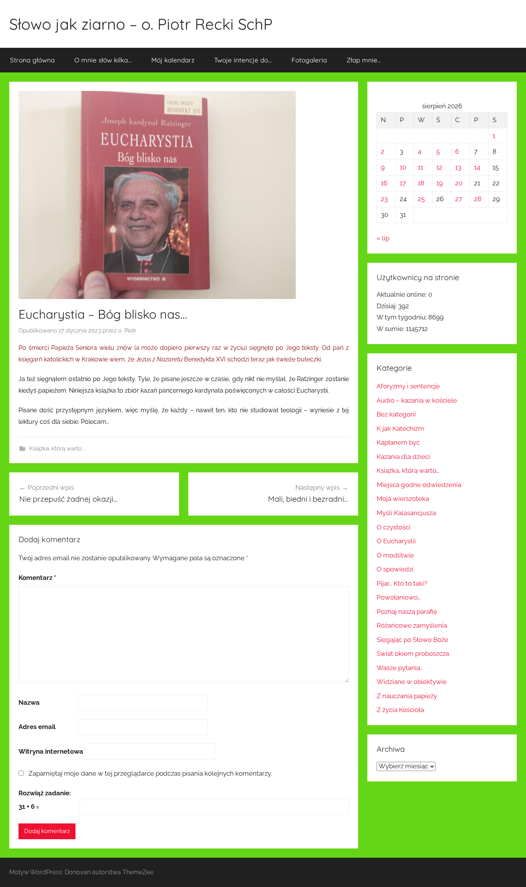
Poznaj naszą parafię (407, 611)
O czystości (393, 527)
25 (421, 199)
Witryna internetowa (50, 751)
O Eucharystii (396, 541)
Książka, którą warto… (408, 470)
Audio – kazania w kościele (417, 400)
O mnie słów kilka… (103, 60)
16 (384, 183)
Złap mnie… (364, 60)
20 (458, 183)
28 (477, 199)
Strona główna (32, 60)
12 (439, 167)
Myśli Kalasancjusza (406, 513)
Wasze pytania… (400, 668)
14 (477, 167)
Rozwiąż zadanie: (44, 793)
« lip (383, 238)
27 (458, 199)
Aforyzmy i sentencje (408, 386)
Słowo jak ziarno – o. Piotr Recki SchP (141, 24)
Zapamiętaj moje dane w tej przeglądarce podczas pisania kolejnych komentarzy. (150, 773)
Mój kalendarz (172, 60)
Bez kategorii (396, 414)
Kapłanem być (398, 442)
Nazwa (29, 702)
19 (439, 183)
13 (458, 167)
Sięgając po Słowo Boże (412, 639)
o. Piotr (127, 330)
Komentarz (37, 577)
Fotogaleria (309, 60)
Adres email (36, 727)
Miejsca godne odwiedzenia (419, 485)
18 (421, 183)
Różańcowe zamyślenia (412, 625)
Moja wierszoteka (403, 498)
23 (384, 199)
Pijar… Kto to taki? (402, 583)
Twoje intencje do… (243, 60)
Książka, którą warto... (57, 448)
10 (403, 167)
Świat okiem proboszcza (413, 653)
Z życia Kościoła (400, 710)
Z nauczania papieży (407, 696)
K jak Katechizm (400, 428)
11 (420, 167)
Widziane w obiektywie (412, 681)
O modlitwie (395, 555)
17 (403, 183)
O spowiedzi (395, 569)
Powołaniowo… (399, 597)
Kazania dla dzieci (403, 456)
